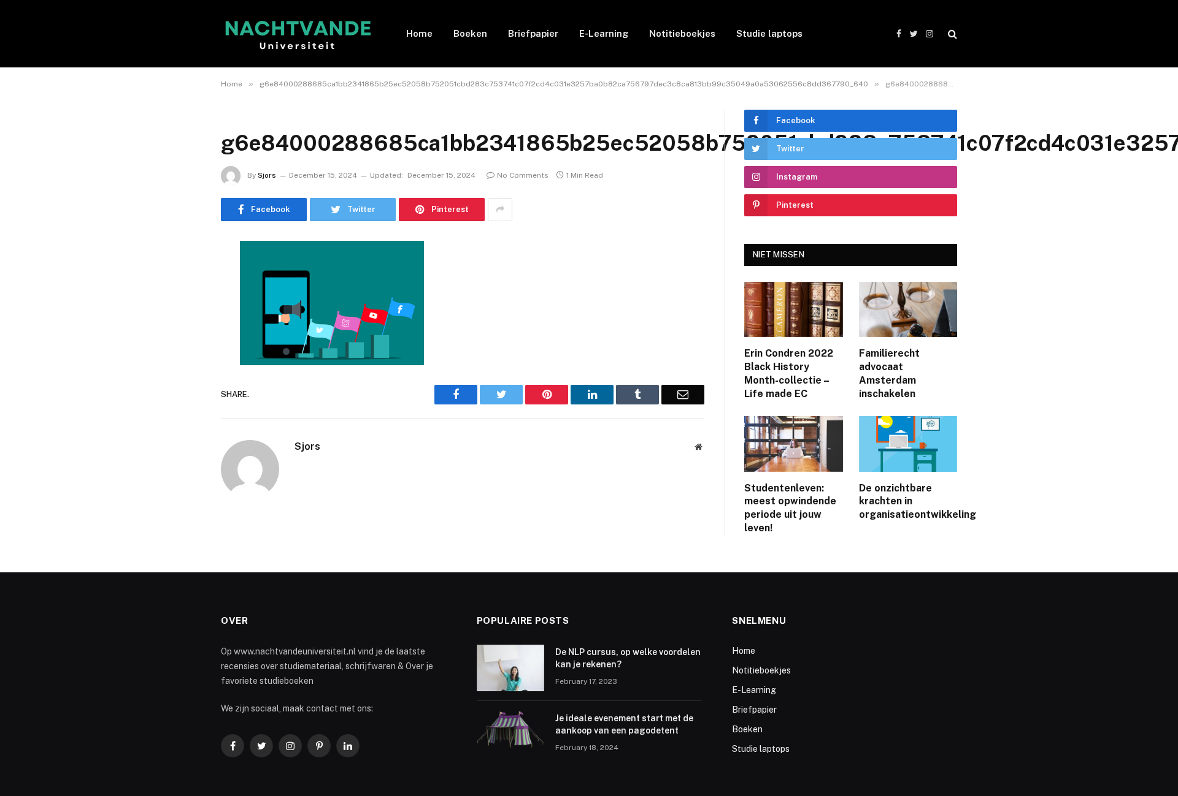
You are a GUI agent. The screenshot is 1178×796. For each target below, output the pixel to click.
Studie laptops (769, 33)
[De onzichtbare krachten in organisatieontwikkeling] (908, 443)
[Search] (951, 34)
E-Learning (603, 33)
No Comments (523, 175)
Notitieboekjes (682, 33)
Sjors (267, 175)
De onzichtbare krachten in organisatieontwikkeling (908, 501)
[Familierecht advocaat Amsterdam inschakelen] (908, 309)
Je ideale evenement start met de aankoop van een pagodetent (624, 724)
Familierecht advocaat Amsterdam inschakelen (889, 373)
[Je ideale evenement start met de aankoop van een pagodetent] (510, 734)
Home (419, 33)
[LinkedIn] (178, 344)
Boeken (470, 33)
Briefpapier (533, 33)
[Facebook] (178, 281)
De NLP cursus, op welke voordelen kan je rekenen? (628, 658)
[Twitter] (178, 312)
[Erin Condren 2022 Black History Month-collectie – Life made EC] (793, 309)
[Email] (178, 406)
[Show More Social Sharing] (500, 209)
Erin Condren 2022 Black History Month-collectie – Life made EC (788, 373)
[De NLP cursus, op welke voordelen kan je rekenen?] (510, 668)
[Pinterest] (178, 375)
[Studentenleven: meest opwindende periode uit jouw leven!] (793, 443)
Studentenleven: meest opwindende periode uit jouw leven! (790, 508)
